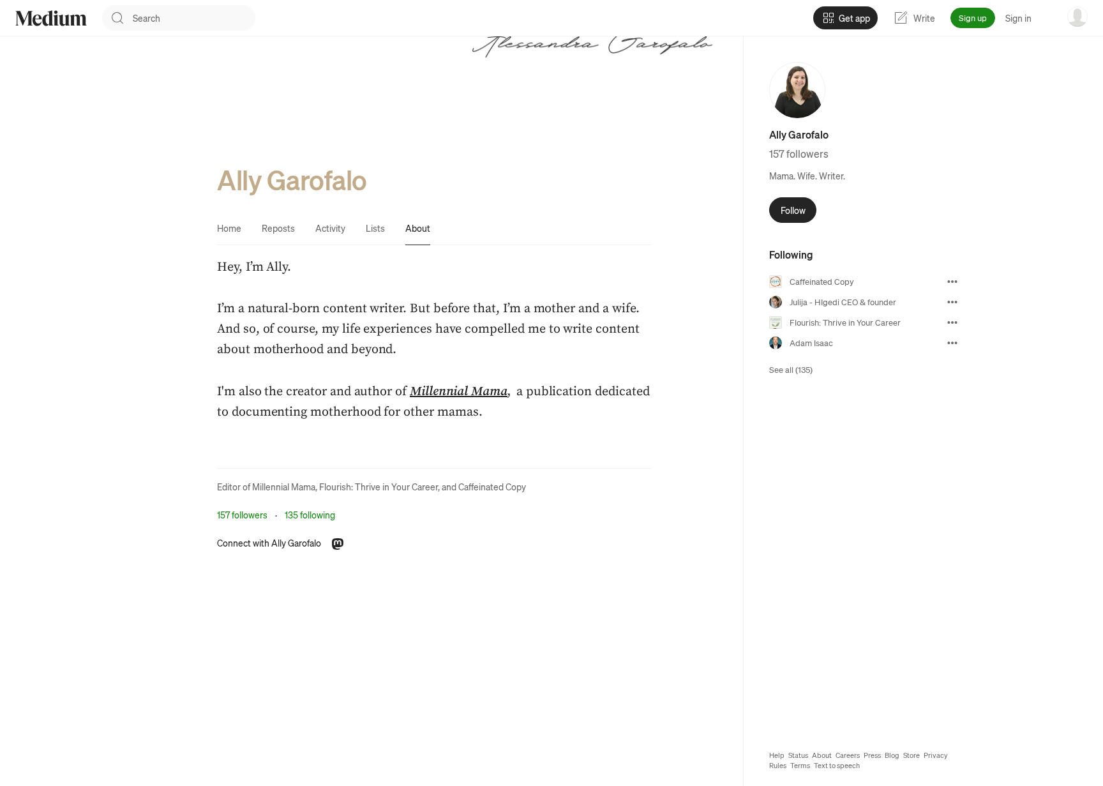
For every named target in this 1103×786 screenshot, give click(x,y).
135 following (310, 514)
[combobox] (194, 18)
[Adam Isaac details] (952, 343)
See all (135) (791, 369)
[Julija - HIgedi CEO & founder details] (952, 302)
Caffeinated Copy (492, 486)
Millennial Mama (283, 486)
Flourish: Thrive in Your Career (378, 486)
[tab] (229, 228)
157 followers (242, 514)
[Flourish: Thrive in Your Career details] (952, 322)
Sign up (973, 17)
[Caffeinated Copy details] (952, 281)
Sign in (1018, 18)
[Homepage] (51, 18)
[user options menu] (1077, 16)
